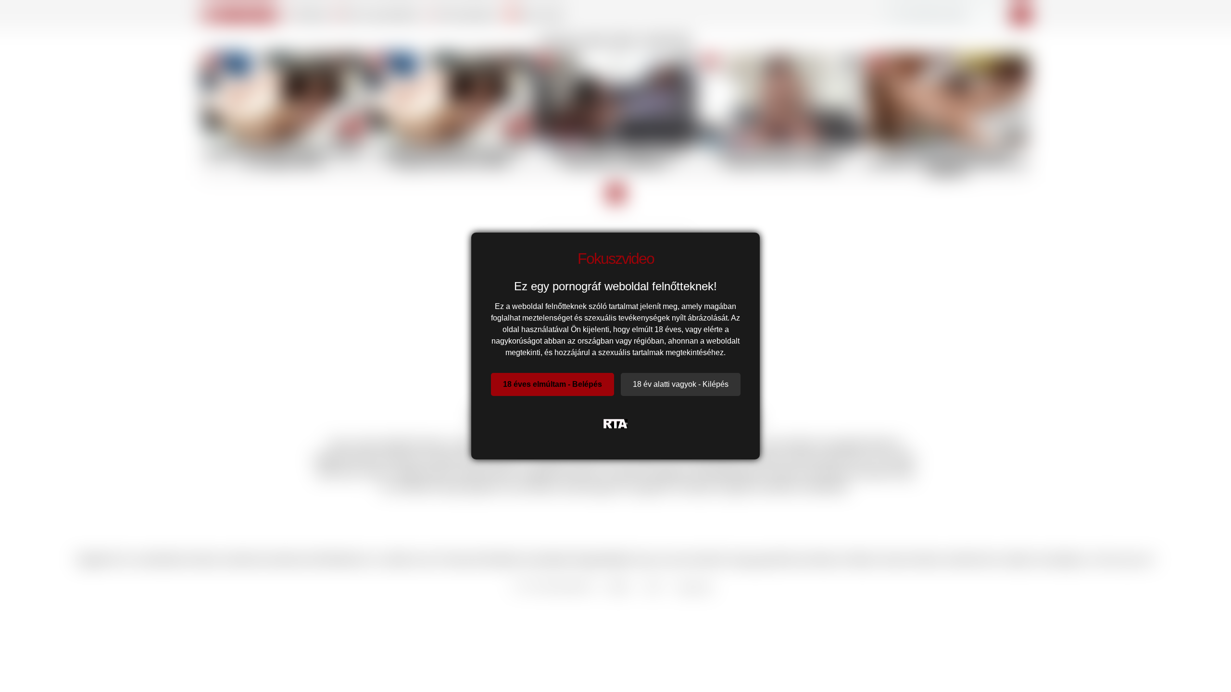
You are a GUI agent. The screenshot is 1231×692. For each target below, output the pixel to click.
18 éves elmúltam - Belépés (552, 384)
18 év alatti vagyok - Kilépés (681, 384)
